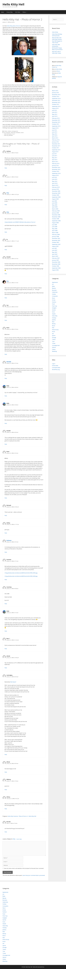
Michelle (8, 361)
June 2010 (54, 179)
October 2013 (55, 104)
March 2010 (55, 185)
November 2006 (56, 264)
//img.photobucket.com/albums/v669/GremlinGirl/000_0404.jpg (21, 576)
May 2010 (54, 181)
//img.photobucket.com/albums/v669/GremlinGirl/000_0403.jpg (21, 573)
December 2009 (56, 191)
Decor (53, 298)
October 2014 (55, 96)
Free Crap (54, 306)
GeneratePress (40, 967)
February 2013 (56, 118)
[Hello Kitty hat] (24, 55)
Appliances (55, 282)
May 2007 (54, 252)
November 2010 (56, 169)
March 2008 (55, 232)
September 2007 (56, 244)
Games (54, 310)
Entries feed (55, 365)
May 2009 (54, 205)
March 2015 (55, 90)
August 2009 (55, 199)
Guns (53, 312)
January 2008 (55, 236)
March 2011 (55, 161)
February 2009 (56, 211)
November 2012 (56, 122)
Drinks (53, 300)
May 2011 (54, 157)
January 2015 (55, 92)
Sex (53, 333)
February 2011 (56, 163)
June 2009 (54, 203)
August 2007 (55, 246)
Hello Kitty (13, 132)
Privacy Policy (10, 12)
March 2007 (55, 256)
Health (53, 314)
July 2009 (54, 201)
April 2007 (54, 254)
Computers (55, 296)
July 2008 (54, 224)
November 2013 (56, 102)
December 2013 (56, 100)
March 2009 (55, 209)
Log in (53, 363)
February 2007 (56, 258)
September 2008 (56, 220)
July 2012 (54, 130)
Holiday (54, 318)
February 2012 (56, 140)
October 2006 (55, 266)
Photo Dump (55, 329)
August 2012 (55, 128)
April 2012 (54, 136)
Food (53, 304)
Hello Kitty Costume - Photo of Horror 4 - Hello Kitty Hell (22, 816)
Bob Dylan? (13, 682)
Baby (53, 286)
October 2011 (55, 148)
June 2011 (54, 155)
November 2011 (56, 146)
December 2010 (56, 167)
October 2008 (55, 218)
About (2, 12)
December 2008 (56, 215)
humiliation (18, 132)
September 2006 (56, 268)
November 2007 (56, 240)
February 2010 (56, 187)
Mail (53, 321)
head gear (8, 132)
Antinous (8, 540)
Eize (7, 281)
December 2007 (56, 238)
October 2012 (55, 124)
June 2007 (54, 250)
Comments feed (56, 367)
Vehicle (54, 347)
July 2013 (54, 110)
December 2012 (56, 120)
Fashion (9, 131)
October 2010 (55, 171)
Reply (6, 168)
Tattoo (53, 339)
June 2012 (54, 132)
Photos (24, 12)
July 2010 (54, 177)
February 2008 (56, 234)
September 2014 (56, 98)
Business (54, 290)
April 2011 (54, 159)
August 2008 (55, 222)
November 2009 (56, 193)
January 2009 (55, 213)
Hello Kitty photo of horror (13, 26)
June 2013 (54, 112)
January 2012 (55, 142)
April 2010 (54, 183)
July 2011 (54, 153)
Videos (53, 349)
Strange (54, 337)
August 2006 (55, 270)
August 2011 (55, 151)
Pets (53, 327)
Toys (53, 341)
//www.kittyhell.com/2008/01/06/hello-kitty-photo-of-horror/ (20, 222)
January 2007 (55, 260)
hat (4, 132)
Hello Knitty (55, 32)
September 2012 (56, 126)
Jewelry (54, 319)
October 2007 (55, 242)
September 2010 (56, 173)
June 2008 (54, 226)
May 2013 (54, 114)
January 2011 (55, 165)
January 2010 (55, 189)
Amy (7, 193)
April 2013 (54, 116)
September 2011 (56, 150)
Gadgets (54, 308)
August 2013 (55, 108)
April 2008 (54, 230)
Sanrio (22, 132)
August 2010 (55, 175)
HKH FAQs (17, 12)
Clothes (5, 131)
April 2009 (54, 207)
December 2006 (56, 262)
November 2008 (56, 217)
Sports (53, 335)
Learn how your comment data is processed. (34, 875)
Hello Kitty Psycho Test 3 (9, 134)
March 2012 (55, 138)
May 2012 (54, 134)
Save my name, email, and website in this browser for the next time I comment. (24, 868)
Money (54, 323)
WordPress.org (56, 369)
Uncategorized (15, 131)
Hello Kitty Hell (13, 4)
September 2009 (56, 197)
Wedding (54, 351)
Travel (53, 343)
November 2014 (56, 94)
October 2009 (55, 195)
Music (53, 325)
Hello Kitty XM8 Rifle (8, 135)
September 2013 (56, 106)
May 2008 (54, 228)
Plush (53, 331)
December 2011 (56, 144)
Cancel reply (19, 839)
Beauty (54, 288)
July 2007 (54, 248)
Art (53, 284)
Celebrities (54, 292)
